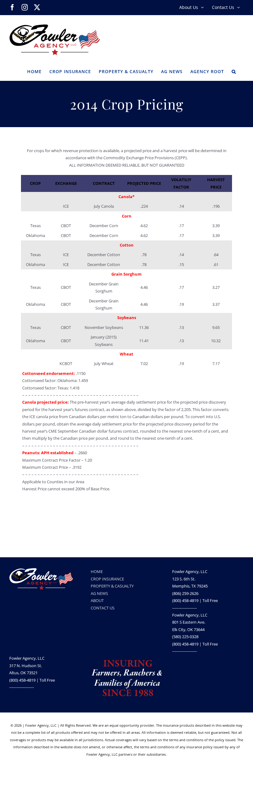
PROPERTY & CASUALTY (112, 586)
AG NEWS (99, 593)
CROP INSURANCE (107, 579)
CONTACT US (102, 608)
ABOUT (97, 600)
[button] (234, 71)
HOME (97, 571)
